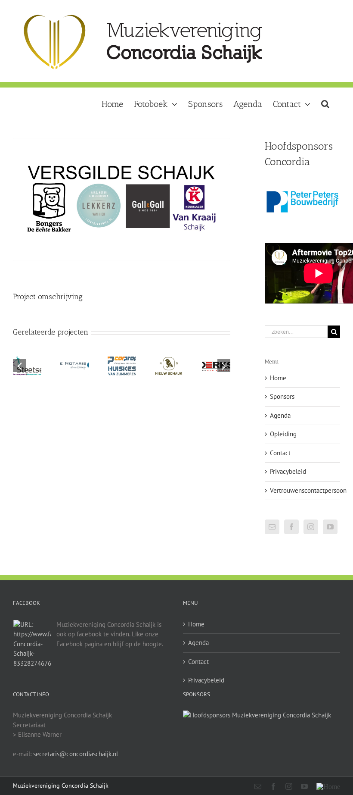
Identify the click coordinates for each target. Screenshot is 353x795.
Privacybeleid (288, 471)
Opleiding (283, 434)
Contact (280, 453)
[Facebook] (291, 527)
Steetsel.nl (31, 358)
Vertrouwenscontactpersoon (308, 490)
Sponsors (282, 396)
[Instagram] (310, 527)
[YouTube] (330, 527)
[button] (325, 103)
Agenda (280, 415)
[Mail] (272, 527)
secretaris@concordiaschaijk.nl (75, 754)
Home (278, 378)
